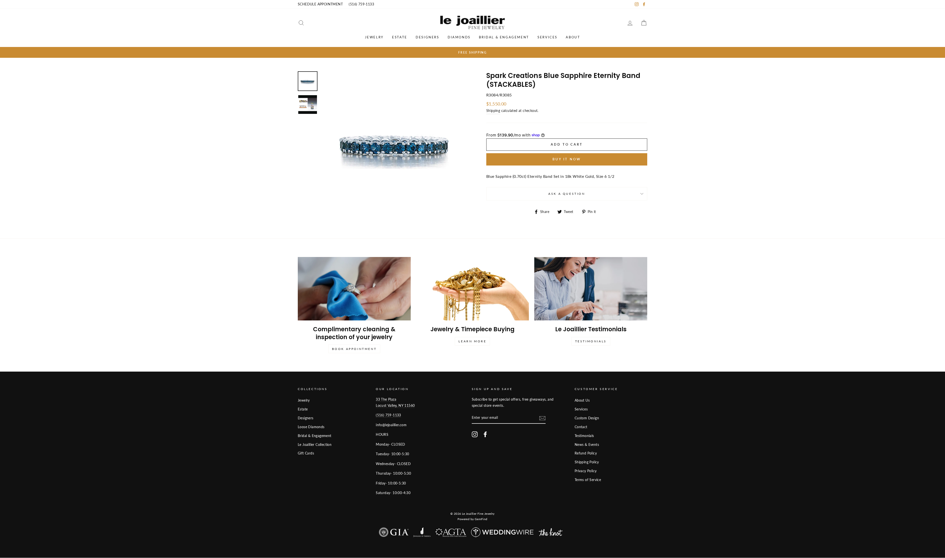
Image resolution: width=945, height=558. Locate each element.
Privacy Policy (586, 471)
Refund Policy (586, 453)
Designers (427, 37)
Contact (581, 427)
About (573, 37)
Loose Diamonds (311, 427)
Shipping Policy (587, 462)
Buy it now (566, 159)
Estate (399, 37)
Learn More (472, 341)
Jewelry (374, 37)
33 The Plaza (386, 399)
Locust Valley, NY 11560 (395, 405)
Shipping (493, 111)
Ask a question (566, 194)
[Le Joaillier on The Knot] (551, 533)
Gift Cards (306, 453)
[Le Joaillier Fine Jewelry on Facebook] (485, 434)
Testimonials (591, 341)
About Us (582, 400)
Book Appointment (354, 349)
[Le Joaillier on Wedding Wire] (502, 533)
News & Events (587, 445)
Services (547, 37)
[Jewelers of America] (422, 533)
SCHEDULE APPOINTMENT (320, 4)
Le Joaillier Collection (314, 445)
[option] (472, 52)
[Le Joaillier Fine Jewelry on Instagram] (475, 434)
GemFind (481, 519)
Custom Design (587, 418)
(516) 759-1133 (361, 4)
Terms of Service (588, 480)
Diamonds (459, 37)
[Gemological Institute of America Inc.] (394, 533)
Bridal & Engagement (504, 37)
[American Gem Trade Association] (451, 533)
